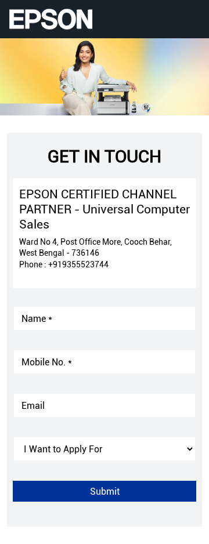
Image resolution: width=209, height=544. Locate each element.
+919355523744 (78, 264)
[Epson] (50, 19)
